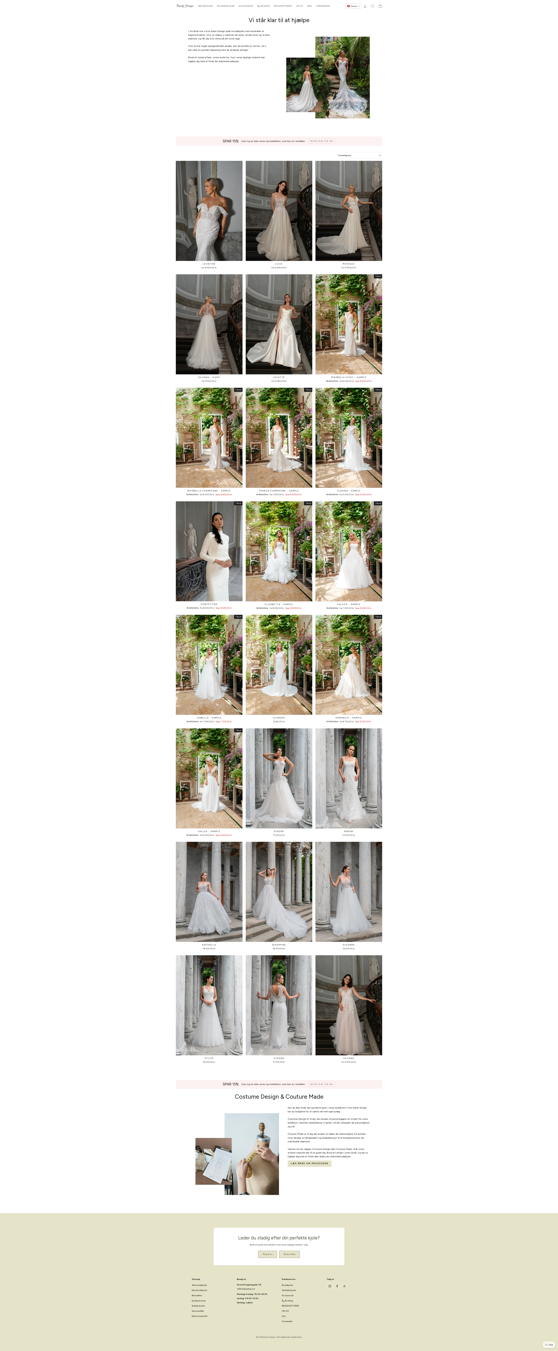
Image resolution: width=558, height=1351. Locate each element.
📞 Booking (263, 6)
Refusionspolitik (200, 1316)
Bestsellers (197, 1295)
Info (309, 6)
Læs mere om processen (309, 1163)
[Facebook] (337, 1286)
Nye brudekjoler (199, 1290)
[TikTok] (344, 1286)
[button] (353, 6)
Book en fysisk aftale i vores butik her (208, 57)
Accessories (246, 6)
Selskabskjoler (226, 6)
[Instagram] (330, 1286)
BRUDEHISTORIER (283, 6)
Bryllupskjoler (198, 1306)
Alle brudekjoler (199, 1285)
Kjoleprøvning (198, 1301)
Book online (289, 1254)
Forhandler (323, 6)
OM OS (299, 6)
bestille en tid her (250, 46)
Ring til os (267, 1254)
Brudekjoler (205, 6)
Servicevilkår (198, 1311)
